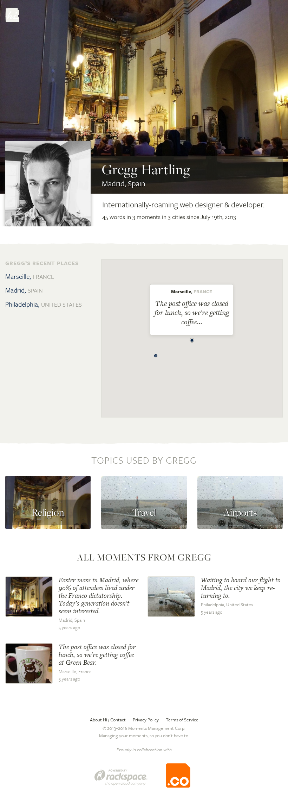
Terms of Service (182, 719)
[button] (192, 338)
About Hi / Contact (108, 719)
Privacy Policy (146, 719)
